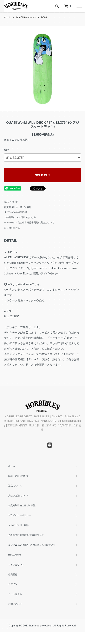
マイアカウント (16, 564)
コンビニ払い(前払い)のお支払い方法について (31, 545)
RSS (10, 554)
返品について (11, 202)
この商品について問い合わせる (20, 217)
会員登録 (12, 574)
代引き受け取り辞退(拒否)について (26, 535)
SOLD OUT (42, 175)
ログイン (12, 584)
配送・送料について (18, 476)
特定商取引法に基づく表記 (17, 207)
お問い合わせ (15, 604)
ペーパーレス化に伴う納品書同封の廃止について (29, 222)
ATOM (17, 554)
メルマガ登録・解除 (18, 525)
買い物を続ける (12, 227)
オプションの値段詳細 (15, 212)
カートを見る (15, 594)
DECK (44, 17)
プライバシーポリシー (19, 515)
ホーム (7, 17)
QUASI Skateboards (25, 17)
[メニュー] (79, 6)
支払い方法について (18, 495)
